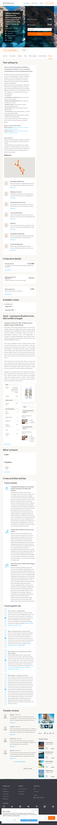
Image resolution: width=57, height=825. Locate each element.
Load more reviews (19, 761)
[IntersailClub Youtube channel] (28, 807)
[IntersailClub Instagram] (4, 807)
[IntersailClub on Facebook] (45, 807)
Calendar (20, 56)
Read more (13, 187)
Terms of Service (22, 789)
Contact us (36, 791)
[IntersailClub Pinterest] (53, 807)
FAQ (35, 789)
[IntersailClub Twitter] (12, 806)
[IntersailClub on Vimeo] (36, 807)
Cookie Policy (21, 793)
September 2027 (9, 310)
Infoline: (39, 796)
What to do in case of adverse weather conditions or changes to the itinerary (20, 667)
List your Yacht (49, 3)
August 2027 (8, 306)
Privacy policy (34, 810)
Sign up (41, 3)
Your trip (5, 56)
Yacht (25, 56)
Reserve (40, 34)
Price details (12, 56)
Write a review (28, 768)
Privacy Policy (21, 791)
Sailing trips (5, 798)
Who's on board (33, 56)
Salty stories (35, 3)
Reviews (50, 56)
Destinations (27, 3)
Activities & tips (42, 56)
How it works (6, 796)
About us (5, 789)
